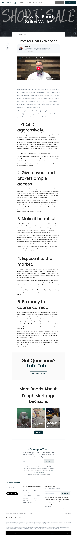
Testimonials (27, 495)
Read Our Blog (27, 503)
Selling (29, 3)
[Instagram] (13, 488)
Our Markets (37, 3)
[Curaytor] (12, 494)
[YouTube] (11, 488)
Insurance (37, 493)
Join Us (36, 490)
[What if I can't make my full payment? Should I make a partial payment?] (53, 418)
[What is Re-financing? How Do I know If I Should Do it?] (38, 418)
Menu (60, 3)
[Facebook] (6, 488)
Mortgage (37, 495)
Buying (22, 3)
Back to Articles (22, 34)
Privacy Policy (68, 513)
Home (25, 490)
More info (52, 533)
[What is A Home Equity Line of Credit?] (24, 418)
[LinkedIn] (9, 488)
